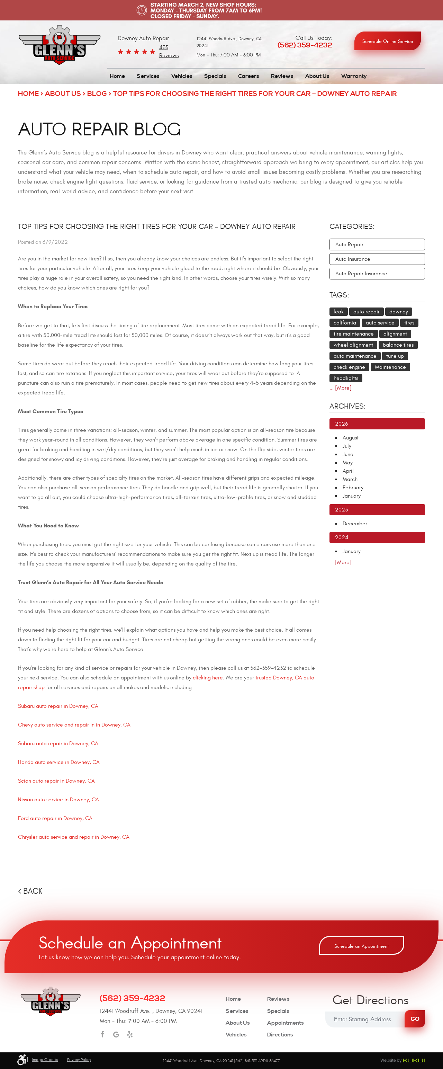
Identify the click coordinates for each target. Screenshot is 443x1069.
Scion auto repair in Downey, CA (56, 781)
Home (117, 76)
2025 (341, 510)
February (353, 487)
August (351, 438)
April (348, 471)
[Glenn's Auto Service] (59, 45)
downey (398, 312)
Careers (248, 76)
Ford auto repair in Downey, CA (55, 818)
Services (148, 76)
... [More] (340, 388)
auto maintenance (355, 356)
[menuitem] (117, 76)
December (355, 523)
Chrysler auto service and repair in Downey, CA (73, 837)
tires (409, 323)
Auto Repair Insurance (361, 273)
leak (339, 312)
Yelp (130, 1034)
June (348, 454)
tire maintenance (354, 334)
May (348, 463)
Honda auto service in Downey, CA (59, 762)
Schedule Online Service (387, 41)
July (347, 446)
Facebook (102, 1034)
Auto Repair (349, 244)
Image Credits (45, 1059)
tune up (395, 356)
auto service (380, 323)
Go (414, 1019)
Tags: (339, 295)
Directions (280, 1035)
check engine (349, 367)
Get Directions (371, 1001)
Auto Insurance (352, 259)
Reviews (282, 76)
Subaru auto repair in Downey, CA (58, 706)
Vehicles (181, 76)
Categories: (352, 226)
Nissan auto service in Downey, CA (58, 799)
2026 (341, 424)
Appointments (285, 1023)
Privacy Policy (79, 1059)
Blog (97, 94)
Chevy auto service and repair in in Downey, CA (74, 725)
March (350, 479)
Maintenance (390, 367)
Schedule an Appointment (361, 946)
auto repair (366, 312)
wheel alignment (353, 345)
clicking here (208, 678)
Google (116, 1034)
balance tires (398, 345)
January (352, 496)
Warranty (354, 76)
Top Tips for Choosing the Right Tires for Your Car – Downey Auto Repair (255, 94)
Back (32, 891)
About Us (317, 76)
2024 (342, 537)
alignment (395, 334)
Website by (402, 1060)
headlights (346, 378)
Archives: (347, 406)
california (345, 323)
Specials (215, 76)
